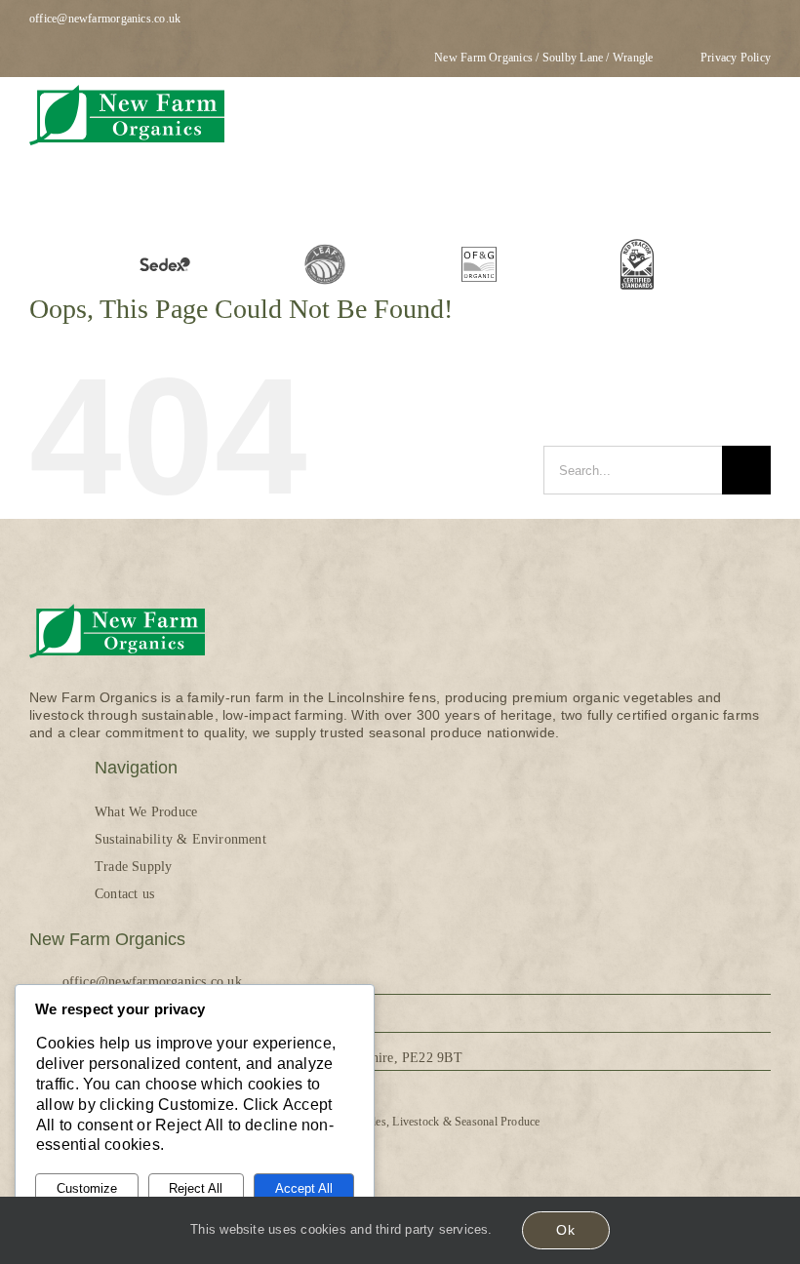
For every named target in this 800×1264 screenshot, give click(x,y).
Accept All (304, 1188)
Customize (87, 1188)
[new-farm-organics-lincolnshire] (126, 84)
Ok (566, 1230)
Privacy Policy (735, 57)
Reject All (195, 1188)
